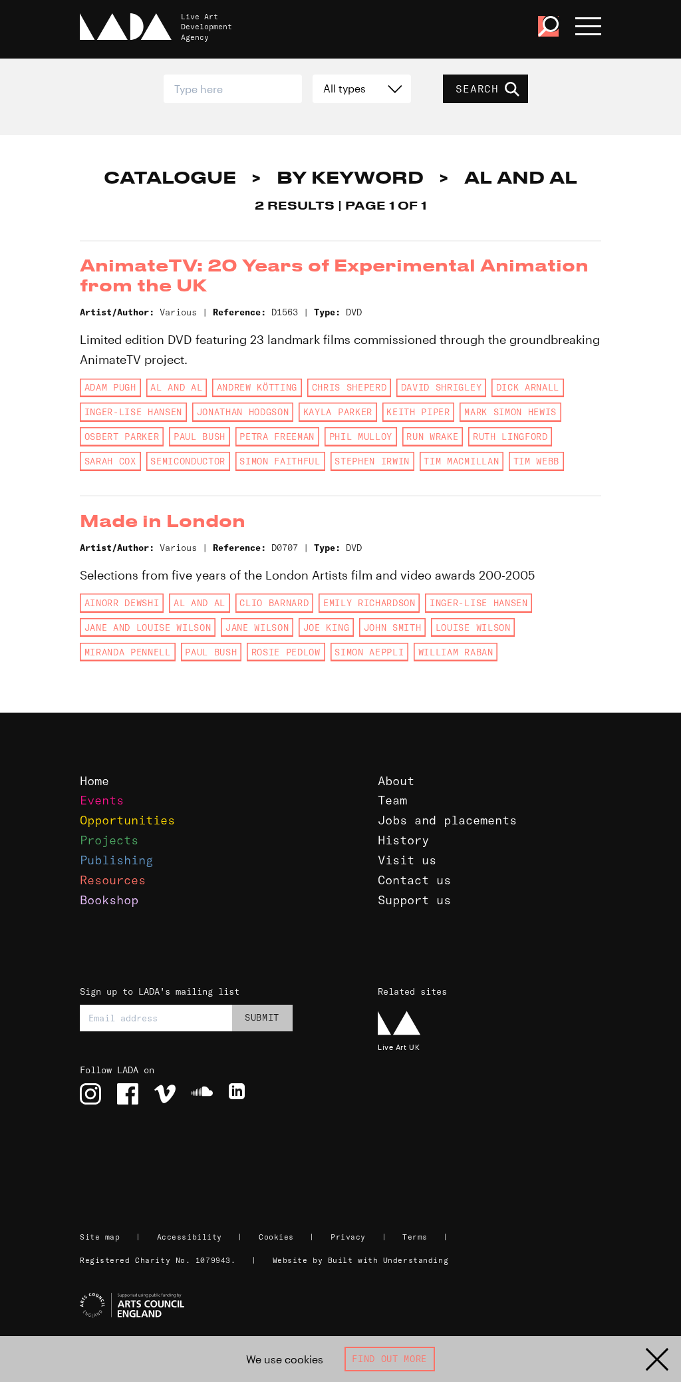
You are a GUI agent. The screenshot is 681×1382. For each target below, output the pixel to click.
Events (102, 800)
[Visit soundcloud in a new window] (202, 1094)
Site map (100, 1237)
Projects (109, 840)
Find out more (389, 1358)
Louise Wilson (473, 627)
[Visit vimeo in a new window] (165, 1094)
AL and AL (176, 387)
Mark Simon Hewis (510, 412)
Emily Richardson (369, 603)
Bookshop (109, 900)
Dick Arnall (527, 387)
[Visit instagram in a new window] (90, 1094)
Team (392, 800)
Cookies (276, 1237)
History (403, 840)
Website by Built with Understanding (361, 1260)
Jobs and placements (447, 820)
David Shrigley (441, 387)
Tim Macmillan (461, 461)
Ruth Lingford (510, 436)
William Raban (455, 652)
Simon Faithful (279, 461)
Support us (414, 900)
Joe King (326, 627)
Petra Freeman (277, 436)
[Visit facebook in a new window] (127, 1094)
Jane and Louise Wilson (147, 627)
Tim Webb (536, 461)
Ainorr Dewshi (122, 603)
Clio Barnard (274, 603)
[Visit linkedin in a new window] (239, 1094)
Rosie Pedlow (286, 652)
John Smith (393, 627)
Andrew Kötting (257, 387)
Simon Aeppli (369, 652)
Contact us (414, 880)
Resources (113, 880)
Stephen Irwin (372, 461)
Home (94, 780)
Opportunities (127, 820)
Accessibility (189, 1237)
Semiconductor (187, 461)
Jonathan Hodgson (243, 412)
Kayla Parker (337, 412)
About (396, 780)
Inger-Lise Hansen (133, 412)
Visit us (407, 860)
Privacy (348, 1237)
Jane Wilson (257, 627)
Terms (415, 1237)
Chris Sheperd (349, 387)
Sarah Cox (110, 461)
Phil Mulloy (360, 436)
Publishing (116, 860)
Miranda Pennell (127, 652)
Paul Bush (199, 436)
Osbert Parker (122, 436)
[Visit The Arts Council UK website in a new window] (346, 1305)
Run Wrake (432, 436)
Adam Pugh (110, 387)
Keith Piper (418, 412)
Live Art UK (399, 1047)
